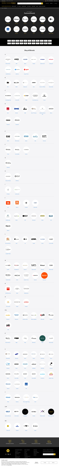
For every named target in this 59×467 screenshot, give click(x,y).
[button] (56, 3)
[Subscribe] (54, 454)
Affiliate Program (17, 457)
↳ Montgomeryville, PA (27, 456)
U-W (42, 43)
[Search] (42, 3)
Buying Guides (35, 451)
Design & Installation (36, 452)
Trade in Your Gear (17, 456)
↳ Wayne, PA (26, 457)
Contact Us (16, 451)
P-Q (25, 43)
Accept (45, 462)
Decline (53, 462)
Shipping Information (18, 452)
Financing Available (49, 443)
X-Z (45, 43)
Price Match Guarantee (22, 443)
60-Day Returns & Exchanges (36, 443)
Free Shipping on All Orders (10, 443)
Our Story (25, 451)
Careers (25, 452)
